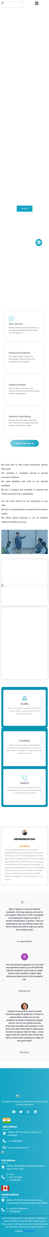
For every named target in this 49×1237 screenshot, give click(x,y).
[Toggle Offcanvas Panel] (37, 3)
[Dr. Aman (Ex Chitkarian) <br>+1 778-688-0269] (3, 1210)
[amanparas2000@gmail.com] (4, 1148)
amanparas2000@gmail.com (18, 1148)
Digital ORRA (28, 1231)
